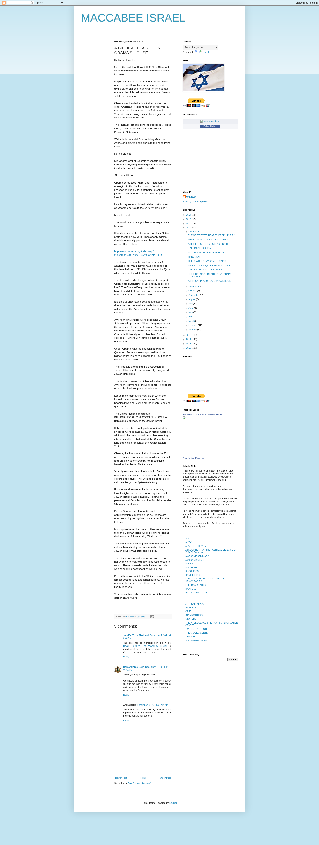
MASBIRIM (190, 607)
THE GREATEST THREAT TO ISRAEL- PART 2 (211, 235)
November (194, 286)
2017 (189, 215)
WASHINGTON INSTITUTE (198, 640)
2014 (189, 227)
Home (143, 778)
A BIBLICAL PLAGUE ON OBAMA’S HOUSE (210, 281)
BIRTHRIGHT (192, 567)
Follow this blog (210, 126)
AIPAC (188, 542)
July (190, 303)
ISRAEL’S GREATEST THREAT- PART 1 (208, 239)
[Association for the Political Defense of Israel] (194, 454)
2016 (189, 219)
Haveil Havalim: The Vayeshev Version (145, 646)
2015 (189, 223)
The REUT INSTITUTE (196, 629)
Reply (126, 656)
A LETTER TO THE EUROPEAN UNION (208, 244)
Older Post (165, 778)
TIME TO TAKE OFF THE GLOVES (205, 269)
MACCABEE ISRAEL (133, 18)
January (192, 329)
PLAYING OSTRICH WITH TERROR (206, 252)
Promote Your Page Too (193, 458)
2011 (189, 343)
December (194, 231)
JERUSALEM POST (195, 604)
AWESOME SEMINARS (197, 556)
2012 (189, 339)
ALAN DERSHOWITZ (196, 546)
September (194, 295)
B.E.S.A (189, 563)
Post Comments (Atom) (139, 783)
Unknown (191, 196)
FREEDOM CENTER (195, 585)
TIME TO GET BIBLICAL (200, 248)
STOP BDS (190, 619)
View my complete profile (195, 201)
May (190, 312)
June (191, 308)
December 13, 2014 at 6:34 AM (152, 705)
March (191, 321)
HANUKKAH (194, 257)
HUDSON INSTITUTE (196, 592)
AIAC (188, 538)
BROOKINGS (192, 571)
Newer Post (121, 778)
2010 (189, 348)
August (192, 299)
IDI (186, 600)
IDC (187, 596)
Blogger (173, 803)
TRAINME (190, 636)
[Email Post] (152, 616)
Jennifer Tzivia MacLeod (136, 635)
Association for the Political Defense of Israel (202, 414)
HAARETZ (190, 589)
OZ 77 (188, 611)
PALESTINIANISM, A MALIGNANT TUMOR (209, 265)
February (193, 325)
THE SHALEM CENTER (197, 633)
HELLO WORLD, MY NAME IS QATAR (207, 261)
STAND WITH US (194, 615)
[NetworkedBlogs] (210, 121)
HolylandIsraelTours (133, 667)
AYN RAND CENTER (196, 560)
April (191, 316)
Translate (207, 52)
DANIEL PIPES (192, 575)
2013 (189, 335)
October (192, 290)
